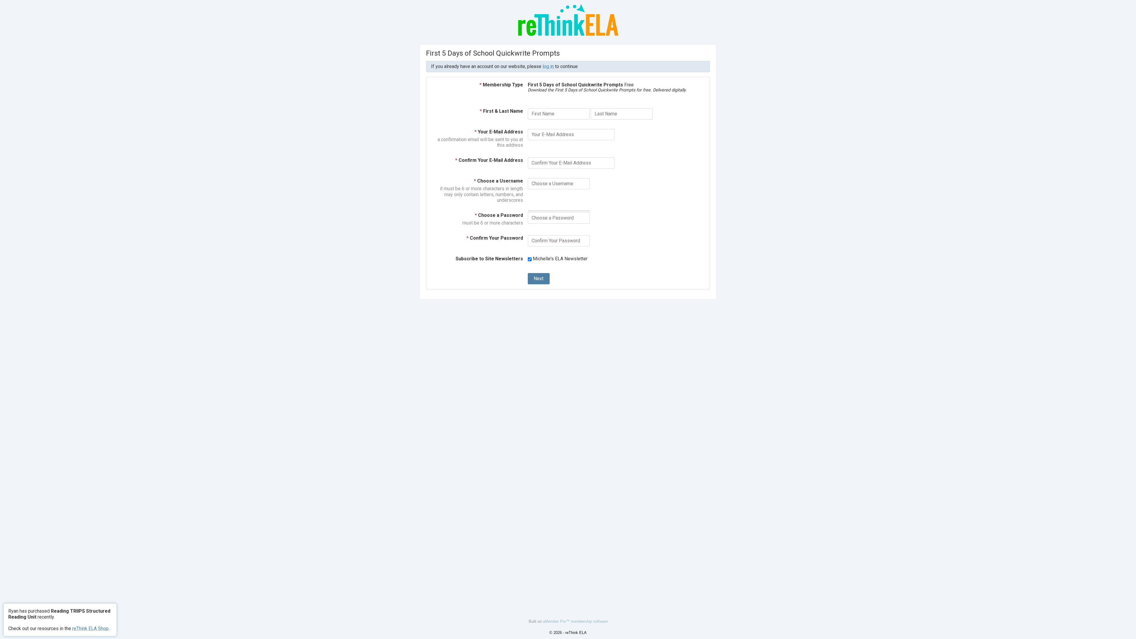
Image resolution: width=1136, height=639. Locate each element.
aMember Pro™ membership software (575, 621)
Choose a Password (499, 215)
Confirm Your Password (495, 238)
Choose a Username (498, 181)
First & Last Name (501, 111)
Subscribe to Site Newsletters (489, 259)
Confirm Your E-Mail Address (489, 160)
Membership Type (501, 85)
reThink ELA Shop (90, 628)
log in (548, 66)
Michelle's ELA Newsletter (560, 259)
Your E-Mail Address (499, 132)
